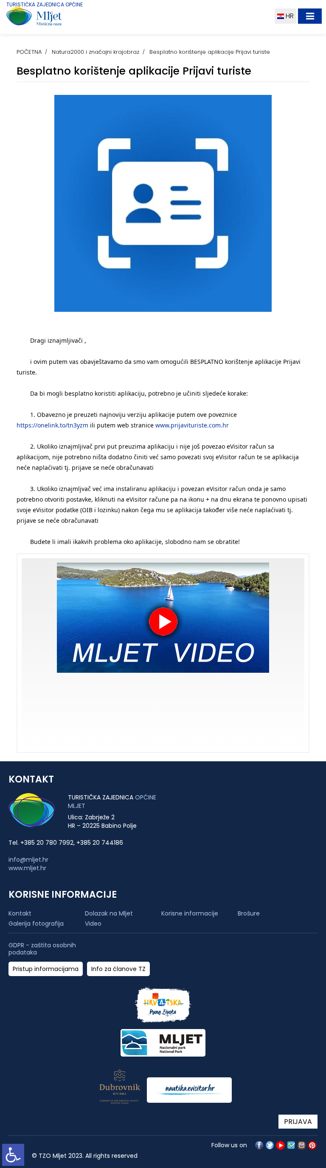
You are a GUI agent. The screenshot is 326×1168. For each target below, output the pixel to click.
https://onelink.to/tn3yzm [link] (52, 425)
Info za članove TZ (118, 969)
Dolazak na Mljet (109, 913)
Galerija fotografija (36, 923)
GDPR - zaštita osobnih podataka (42, 949)
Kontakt (19, 913)
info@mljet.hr (28, 859)
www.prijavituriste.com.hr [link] (192, 425)
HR (289, 16)
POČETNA (29, 52)
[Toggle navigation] (310, 16)
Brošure (249, 913)
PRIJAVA (298, 1121)
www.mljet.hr (27, 868)
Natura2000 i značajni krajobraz (95, 52)
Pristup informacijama (46, 969)
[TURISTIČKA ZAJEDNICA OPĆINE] (50, 18)
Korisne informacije (189, 913)
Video (93, 923)
